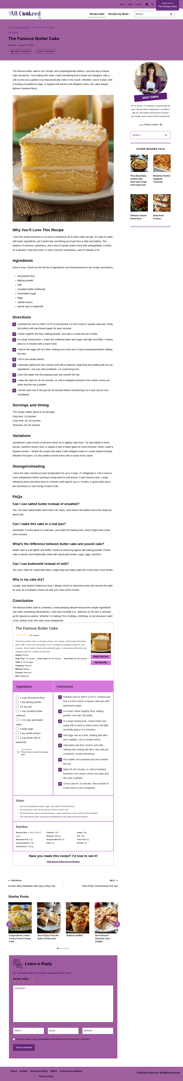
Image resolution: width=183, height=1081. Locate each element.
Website (87, 1030)
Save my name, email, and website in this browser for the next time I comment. (53, 1039)
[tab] (58, 948)
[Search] (166, 135)
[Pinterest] (146, 4)
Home (122, 4)
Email (53, 1030)
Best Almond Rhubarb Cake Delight (102, 938)
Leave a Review (46, 51)
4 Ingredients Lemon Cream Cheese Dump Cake (20, 938)
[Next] (117, 924)
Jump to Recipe (22, 51)
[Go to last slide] (9, 924)
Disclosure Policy (39, 1071)
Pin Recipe (101, 662)
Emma (13, 45)
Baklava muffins (75, 935)
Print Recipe (101, 657)
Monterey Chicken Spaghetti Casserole (161, 179)
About (130, 4)
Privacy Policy (46, 1076)
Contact (138, 4)
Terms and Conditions (71, 1071)
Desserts (13, 33)
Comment (20, 988)
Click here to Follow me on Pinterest (63, 862)
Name (18, 1030)
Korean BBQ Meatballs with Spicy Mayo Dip (31, 883)
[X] (152, 4)
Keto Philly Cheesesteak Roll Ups (100, 883)
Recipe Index (97, 14)
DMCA (54, 1071)
